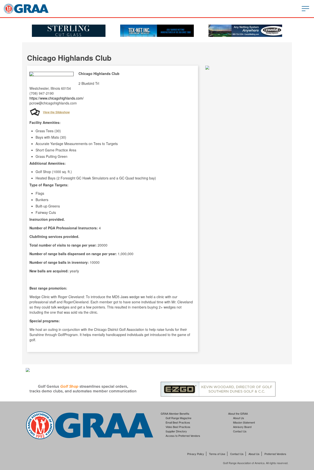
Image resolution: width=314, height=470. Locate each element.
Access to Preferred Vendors (183, 436)
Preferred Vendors (275, 454)
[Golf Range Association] (26, 9)
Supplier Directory (176, 431)
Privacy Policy (195, 454)
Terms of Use (217, 454)
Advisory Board (242, 427)
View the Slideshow (56, 112)
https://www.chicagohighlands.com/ (56, 98)
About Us (238, 418)
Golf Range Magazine (178, 418)
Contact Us (240, 431)
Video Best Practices (178, 427)
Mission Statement (244, 422)
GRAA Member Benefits (175, 413)
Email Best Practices (178, 422)
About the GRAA (238, 413)
